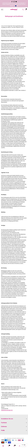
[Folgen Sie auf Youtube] (16, 2)
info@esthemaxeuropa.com (7, 410)
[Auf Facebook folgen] (12, 2)
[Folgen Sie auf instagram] (14, 2)
